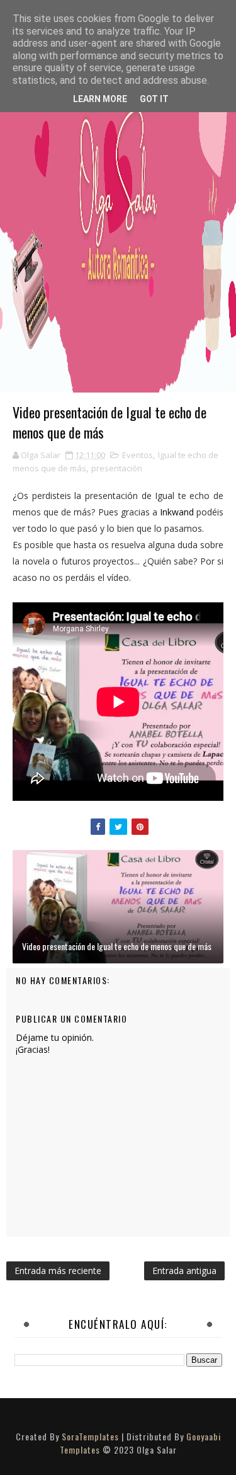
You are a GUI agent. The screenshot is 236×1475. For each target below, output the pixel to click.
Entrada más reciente (57, 1271)
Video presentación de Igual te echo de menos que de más (116, 946)
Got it (154, 99)
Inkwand (175, 512)
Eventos (137, 455)
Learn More (100, 99)
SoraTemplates (90, 1436)
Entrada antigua (184, 1271)
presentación (116, 468)
